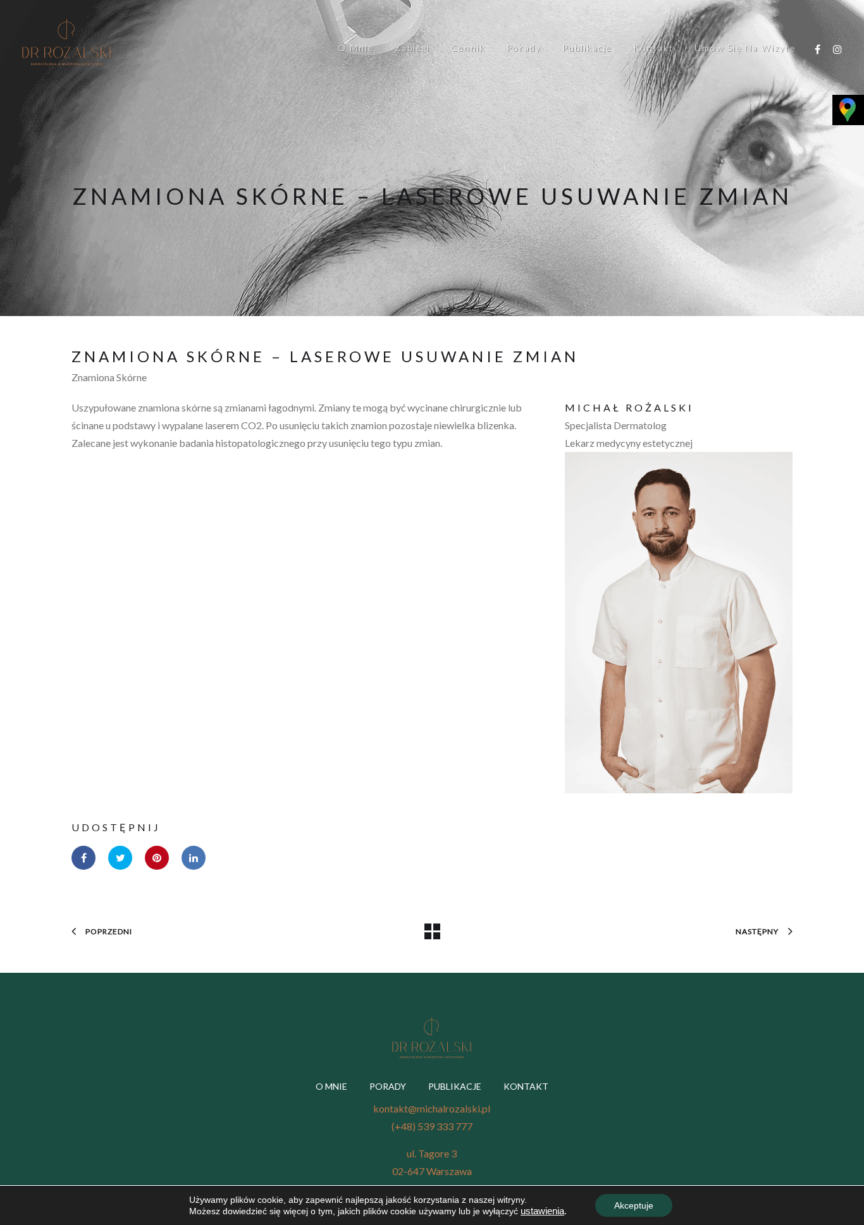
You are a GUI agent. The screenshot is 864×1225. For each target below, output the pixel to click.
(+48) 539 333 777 (432, 1126)
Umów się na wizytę (745, 47)
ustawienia (542, 1211)
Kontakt (653, 47)
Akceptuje (633, 1205)
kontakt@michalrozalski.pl (431, 1108)
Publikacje (587, 47)
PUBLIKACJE (454, 1086)
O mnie (356, 47)
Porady (524, 47)
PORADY (387, 1086)
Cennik (468, 47)
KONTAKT (525, 1086)
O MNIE (331, 1086)
